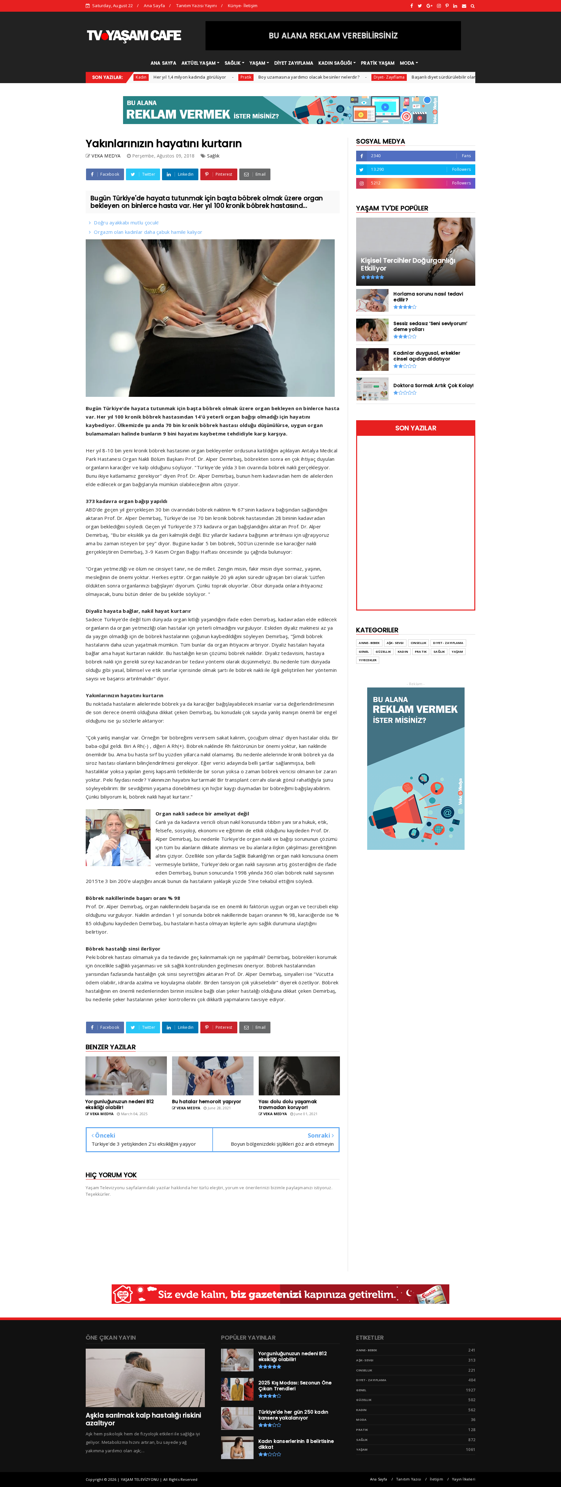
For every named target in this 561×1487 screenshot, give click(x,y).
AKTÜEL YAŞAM (198, 63)
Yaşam (457, 651)
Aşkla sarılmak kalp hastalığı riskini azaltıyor (143, 1419)
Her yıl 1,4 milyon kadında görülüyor (148, 77)
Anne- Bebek (369, 643)
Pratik (204, 77)
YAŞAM (258, 63)
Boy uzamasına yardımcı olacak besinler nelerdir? (267, 77)
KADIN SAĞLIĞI (335, 63)
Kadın (403, 651)
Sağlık (213, 156)
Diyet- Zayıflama (347, 77)
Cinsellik (419, 643)
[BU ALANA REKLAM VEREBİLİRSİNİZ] (333, 49)
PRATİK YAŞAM (377, 63)
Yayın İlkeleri (463, 1479)
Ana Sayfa (154, 5)
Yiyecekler (368, 660)
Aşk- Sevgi (395, 643)
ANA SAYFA (163, 63)
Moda (361, 1420)
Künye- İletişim (242, 5)
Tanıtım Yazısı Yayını (196, 5)
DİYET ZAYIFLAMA (293, 63)
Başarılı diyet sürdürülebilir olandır (406, 77)
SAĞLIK (233, 63)
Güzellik (383, 651)
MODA (407, 63)
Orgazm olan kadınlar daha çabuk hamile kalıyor (148, 232)
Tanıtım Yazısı (408, 1479)
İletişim (436, 1479)
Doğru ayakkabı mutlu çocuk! (126, 222)
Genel (460, 77)
